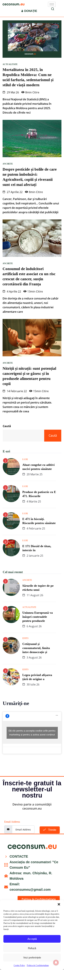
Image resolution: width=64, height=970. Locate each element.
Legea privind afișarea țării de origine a (37, 677)
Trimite (51, 829)
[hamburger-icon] (52, 4)
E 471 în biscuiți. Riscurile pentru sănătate (39, 521)
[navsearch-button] (52, 9)
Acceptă (32, 938)
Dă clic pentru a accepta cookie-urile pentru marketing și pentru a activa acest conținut (32, 732)
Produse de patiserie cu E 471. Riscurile (39, 494)
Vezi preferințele (32, 957)
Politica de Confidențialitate (38, 965)
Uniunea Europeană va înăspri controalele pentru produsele (37, 617)
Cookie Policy (19, 965)
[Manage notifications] (56, 962)
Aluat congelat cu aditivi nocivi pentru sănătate (38, 467)
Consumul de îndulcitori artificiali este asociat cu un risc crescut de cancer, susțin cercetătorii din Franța (29, 276)
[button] (59, 904)
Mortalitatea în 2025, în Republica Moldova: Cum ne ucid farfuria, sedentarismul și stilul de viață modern (28, 77)
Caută (7, 426)
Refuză (32, 948)
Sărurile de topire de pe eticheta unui (38, 587)
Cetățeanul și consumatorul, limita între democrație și (36, 648)
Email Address (12, 821)
